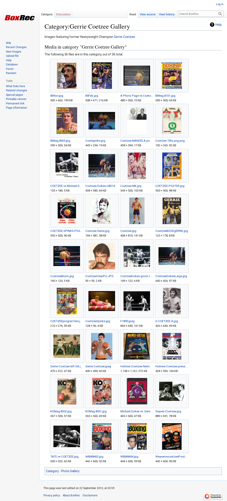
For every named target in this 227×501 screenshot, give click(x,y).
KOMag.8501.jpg (96, 411)
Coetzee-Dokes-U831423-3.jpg (101, 186)
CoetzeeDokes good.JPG (136, 276)
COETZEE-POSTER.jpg (169, 186)
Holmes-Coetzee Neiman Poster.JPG (136, 366)
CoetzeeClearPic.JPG (99, 276)
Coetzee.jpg (128, 231)
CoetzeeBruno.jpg (62, 276)
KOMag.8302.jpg (61, 411)
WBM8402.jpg (94, 456)
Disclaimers (90, 495)
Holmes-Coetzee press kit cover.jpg (171, 366)
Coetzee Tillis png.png (170, 140)
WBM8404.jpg (129, 456)
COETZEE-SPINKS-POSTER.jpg (66, 231)
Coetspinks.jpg (95, 140)
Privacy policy (51, 495)
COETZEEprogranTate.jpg (66, 321)
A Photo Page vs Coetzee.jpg (136, 95)
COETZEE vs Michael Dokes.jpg (66, 186)
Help (218, 24)
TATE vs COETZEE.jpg (64, 456)
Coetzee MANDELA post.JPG (136, 140)
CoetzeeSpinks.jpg (97, 321)
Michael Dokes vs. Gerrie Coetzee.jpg (136, 411)
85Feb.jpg (91, 95)
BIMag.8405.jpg (60, 140)
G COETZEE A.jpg (166, 321)
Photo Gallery (70, 471)
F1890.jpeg (127, 321)
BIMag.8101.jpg (165, 95)
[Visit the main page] (19, 17)
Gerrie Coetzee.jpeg (98, 366)
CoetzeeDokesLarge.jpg (171, 276)
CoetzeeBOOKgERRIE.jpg (171, 231)
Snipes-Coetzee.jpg (168, 411)
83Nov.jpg (56, 95)
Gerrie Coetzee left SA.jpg (66, 366)
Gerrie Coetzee (124, 37)
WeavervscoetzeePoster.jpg (171, 456)
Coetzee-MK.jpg (130, 186)
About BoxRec (71, 495)
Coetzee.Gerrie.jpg (97, 231)
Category (52, 471)
